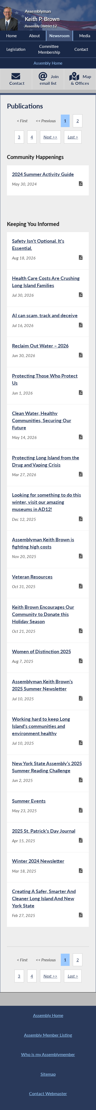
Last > (73, 137)
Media (84, 35)
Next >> (50, 137)
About (34, 35)
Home (11, 35)
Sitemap (48, 1074)
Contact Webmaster (48, 1093)
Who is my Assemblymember (48, 1054)
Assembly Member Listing (48, 1034)
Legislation (15, 49)
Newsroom (59, 35)
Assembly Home (48, 63)
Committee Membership (49, 49)
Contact (81, 49)
